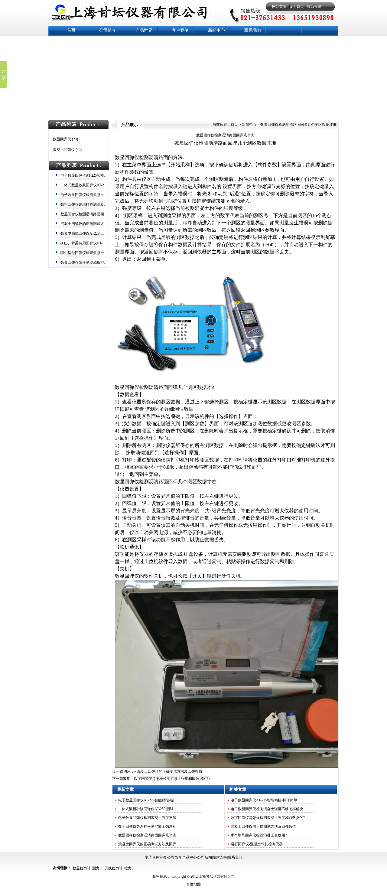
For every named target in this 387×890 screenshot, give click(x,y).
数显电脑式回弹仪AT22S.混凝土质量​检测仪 (95, 233)
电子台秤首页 (156, 857)
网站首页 (279, 7)
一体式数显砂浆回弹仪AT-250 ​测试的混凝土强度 (99, 185)
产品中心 (189, 857)
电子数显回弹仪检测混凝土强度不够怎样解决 (96, 195)
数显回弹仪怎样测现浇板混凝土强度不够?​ (93, 262)
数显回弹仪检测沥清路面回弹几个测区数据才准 (98, 214)
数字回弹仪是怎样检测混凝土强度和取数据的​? (97, 204)
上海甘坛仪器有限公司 (216, 876)
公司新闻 (204, 857)
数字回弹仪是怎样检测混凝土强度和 (147, 826)
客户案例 (180, 30)
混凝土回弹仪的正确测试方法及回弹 (147, 844)
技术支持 (220, 857)
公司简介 (107, 30)
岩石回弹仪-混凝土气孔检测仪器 (257, 844)
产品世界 (143, 30)
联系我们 (252, 30)
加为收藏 (314, 7)
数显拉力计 (82, 868)
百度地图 (193, 884)
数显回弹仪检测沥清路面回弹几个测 (225, 135)
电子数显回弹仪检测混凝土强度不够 (147, 818)
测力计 (97, 868)
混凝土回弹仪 (64, 150)
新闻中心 (216, 30)
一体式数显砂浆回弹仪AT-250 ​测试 (146, 809)
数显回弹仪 (62, 139)
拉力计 (129, 868)
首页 (71, 30)
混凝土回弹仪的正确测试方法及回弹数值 (93, 224)
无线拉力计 (114, 868)
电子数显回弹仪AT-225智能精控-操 (146, 800)
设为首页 (296, 7)
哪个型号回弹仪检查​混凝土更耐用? (88, 253)
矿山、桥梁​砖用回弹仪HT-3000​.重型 (89, 243)
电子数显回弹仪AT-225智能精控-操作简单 (93, 175)
